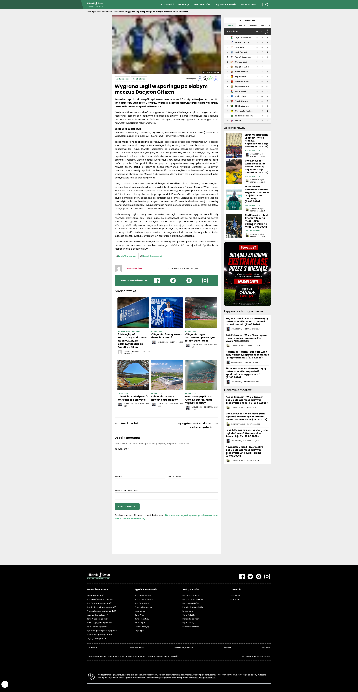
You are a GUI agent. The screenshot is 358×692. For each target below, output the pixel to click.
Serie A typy (140, 615)
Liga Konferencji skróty (192, 599)
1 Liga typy (139, 630)
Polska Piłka (119, 11)
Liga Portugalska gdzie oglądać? (102, 630)
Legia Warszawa (127, 256)
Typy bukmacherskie (225, 4)
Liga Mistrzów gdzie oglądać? (100, 599)
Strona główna (93, 11)
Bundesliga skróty (190, 619)
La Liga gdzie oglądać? (97, 615)
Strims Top (235, 599)
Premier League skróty (192, 607)
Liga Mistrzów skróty (191, 595)
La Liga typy (140, 611)
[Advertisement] (98, 57)
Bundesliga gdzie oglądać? (99, 622)
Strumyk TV (235, 595)
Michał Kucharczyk (152, 256)
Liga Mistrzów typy (143, 595)
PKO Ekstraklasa (247, 20)
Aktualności (167, 4)
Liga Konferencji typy (144, 599)
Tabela (229, 25)
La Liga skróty (188, 611)
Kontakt (227, 647)
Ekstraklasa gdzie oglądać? (99, 634)
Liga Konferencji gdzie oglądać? (101, 607)
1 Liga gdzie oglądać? (96, 638)
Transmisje (183, 4)
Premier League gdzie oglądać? (101, 611)
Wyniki (253, 25)
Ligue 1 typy (140, 622)
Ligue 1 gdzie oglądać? (97, 626)
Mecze (241, 25)
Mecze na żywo (248, 4)
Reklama (266, 647)
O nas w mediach (136, 647)
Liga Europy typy (142, 603)
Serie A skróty (188, 615)
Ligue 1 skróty (188, 622)
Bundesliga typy (142, 619)
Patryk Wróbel (134, 268)
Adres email (175, 476)
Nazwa (119, 476)
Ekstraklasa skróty (190, 626)
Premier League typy (144, 607)
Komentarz (122, 449)
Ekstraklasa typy (142, 626)
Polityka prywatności (184, 647)
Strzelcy (265, 25)
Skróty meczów (202, 4)
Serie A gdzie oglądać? (97, 619)
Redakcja (92, 647)
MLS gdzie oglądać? (96, 595)
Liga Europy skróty (190, 603)
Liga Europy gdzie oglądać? (99, 603)
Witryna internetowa (126, 490)
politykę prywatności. (205, 677)
